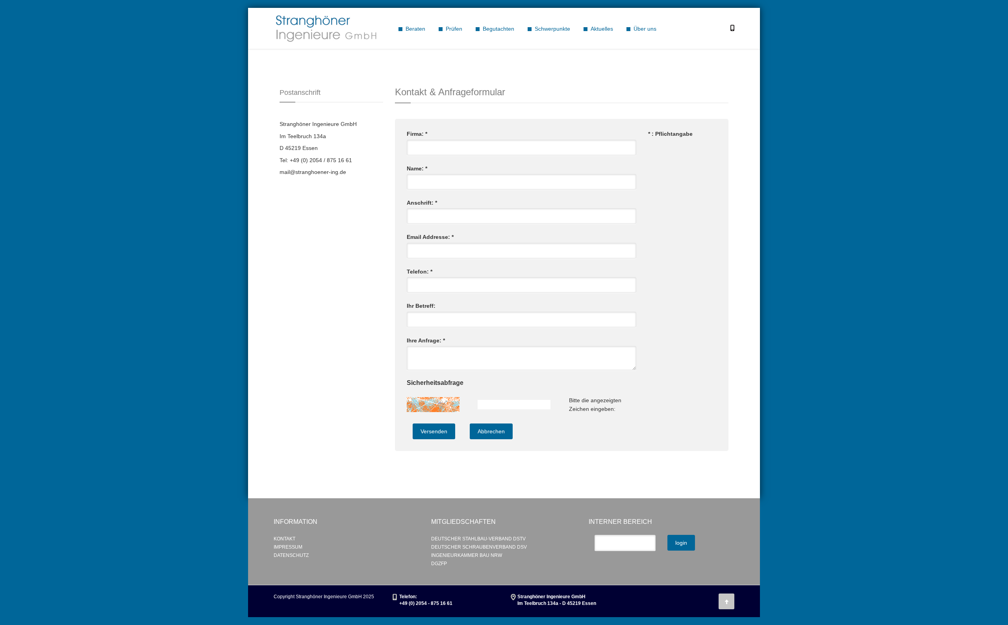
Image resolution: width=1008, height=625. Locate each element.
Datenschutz (291, 555)
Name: (417, 168)
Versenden (434, 431)
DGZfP (439, 563)
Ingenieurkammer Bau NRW (466, 555)
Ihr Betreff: (421, 306)
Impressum (288, 547)
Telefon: (419, 271)
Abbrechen (491, 431)
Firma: (417, 134)
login (681, 543)
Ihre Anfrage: (426, 340)
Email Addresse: (430, 237)
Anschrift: (422, 203)
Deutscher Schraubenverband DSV (479, 547)
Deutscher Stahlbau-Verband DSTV (478, 539)
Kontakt (284, 539)
